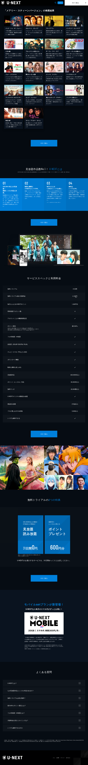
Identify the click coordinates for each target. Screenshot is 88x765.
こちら (28, 329)
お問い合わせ (68, 757)
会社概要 (57, 757)
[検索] (55, 2)
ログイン (60, 2)
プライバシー (63, 757)
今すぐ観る (75, 3)
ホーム (54, 757)
